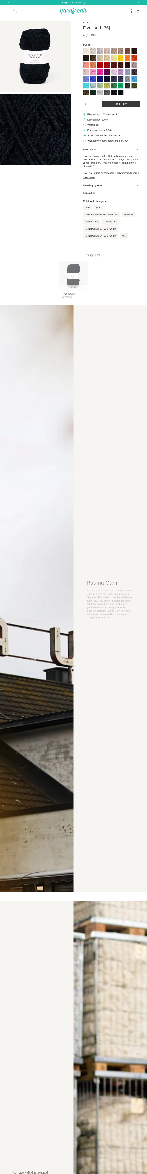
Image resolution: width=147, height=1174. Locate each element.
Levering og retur (93, 185)
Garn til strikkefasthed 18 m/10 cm (101, 215)
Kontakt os (89, 193)
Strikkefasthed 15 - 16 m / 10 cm (100, 229)
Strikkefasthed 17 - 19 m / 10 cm (100, 236)
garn (98, 208)
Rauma (87, 22)
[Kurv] (138, 11)
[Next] (138, 2)
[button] (15, 11)
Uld (123, 236)
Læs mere (89, 177)
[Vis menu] (8, 11)
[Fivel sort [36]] (73, 276)
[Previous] (8, 2)
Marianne (128, 215)
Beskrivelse (89, 149)
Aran (87, 208)
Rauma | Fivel (110, 222)
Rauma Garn (91, 222)
